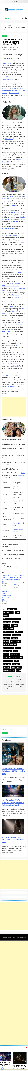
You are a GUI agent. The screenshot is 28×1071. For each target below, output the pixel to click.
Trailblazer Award (16, 283)
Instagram (21, 475)
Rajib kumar (8, 47)
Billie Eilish (19, 345)
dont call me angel (8, 628)
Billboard (21, 242)
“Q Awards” (13, 205)
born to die (6, 625)
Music (4, 36)
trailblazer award (7, 661)
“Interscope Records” (14, 212)
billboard (5, 615)
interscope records (16, 641)
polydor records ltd (8, 648)
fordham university (8, 632)
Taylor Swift (16, 366)
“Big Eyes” (9, 77)
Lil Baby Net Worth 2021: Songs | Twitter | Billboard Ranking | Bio (7, 595)
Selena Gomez (11, 364)
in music (16, 286)
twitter (16, 661)
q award (18, 648)
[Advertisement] (14, 407)
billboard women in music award (11, 619)
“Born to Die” (14, 222)
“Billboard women (7, 286)
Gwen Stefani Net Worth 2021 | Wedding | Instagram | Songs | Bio (19, 579)
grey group (6, 638)
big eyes (17, 612)
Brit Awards (5, 88)
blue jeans (15, 622)
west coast (6, 667)
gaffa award (19, 632)
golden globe (6, 635)
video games (16, 664)
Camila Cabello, (7, 331)
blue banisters (7, 622)
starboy (15, 651)
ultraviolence (6, 664)
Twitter (23, 473)
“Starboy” (16, 297)
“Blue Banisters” (7, 375)
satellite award (7, 651)
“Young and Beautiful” (12, 235)
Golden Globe (6, 79)
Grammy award (14, 93)
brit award (14, 625)
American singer (13, 58)
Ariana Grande (13, 306)
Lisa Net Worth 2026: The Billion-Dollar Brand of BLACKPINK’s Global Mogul (13, 771)
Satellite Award (12, 90)
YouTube (10, 199)
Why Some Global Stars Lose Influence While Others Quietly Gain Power (13, 839)
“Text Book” (19, 384)
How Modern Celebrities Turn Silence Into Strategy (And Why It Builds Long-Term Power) (13, 802)
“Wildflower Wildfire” (8, 387)
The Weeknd (15, 295)
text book (5, 654)
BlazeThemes (23, 937)
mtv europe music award (9, 645)
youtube (18, 670)
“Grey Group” (9, 139)
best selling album (7, 228)
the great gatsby (15, 654)
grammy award (16, 635)
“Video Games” (14, 196)
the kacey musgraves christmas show (13, 657)
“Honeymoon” (18, 272)
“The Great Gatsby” (8, 240)
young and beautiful (8, 670)
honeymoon (15, 638)
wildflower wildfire (16, 667)
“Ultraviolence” (7, 63)
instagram (6, 641)
